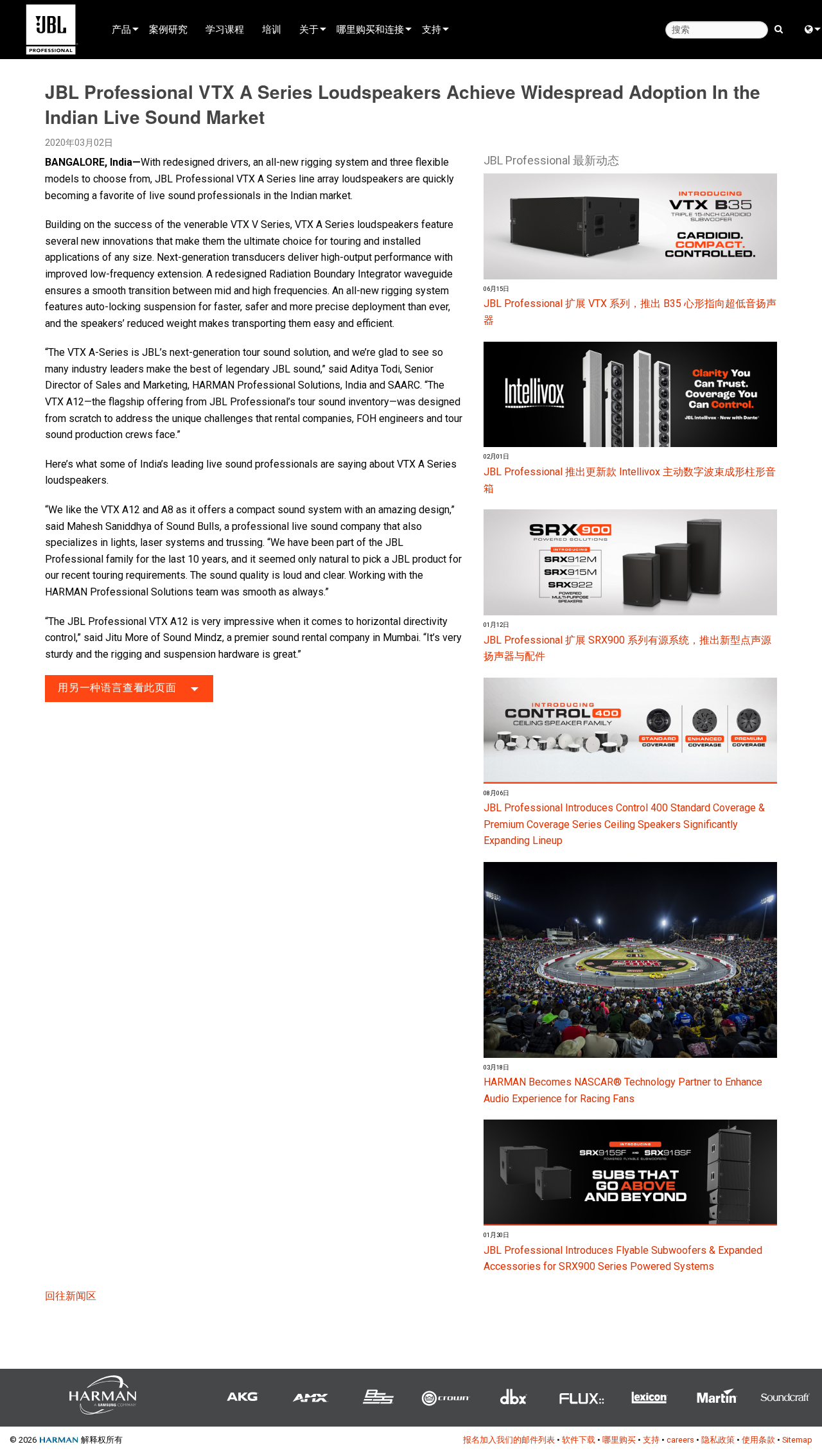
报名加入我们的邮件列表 (509, 1440)
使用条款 (758, 1440)
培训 (271, 28)
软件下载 (578, 1440)
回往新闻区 (70, 1296)
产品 (121, 28)
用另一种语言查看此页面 (117, 688)
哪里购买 (619, 1440)
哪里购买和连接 (370, 28)
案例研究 (168, 28)
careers (680, 1440)
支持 (431, 28)
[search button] (778, 28)
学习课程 (225, 28)
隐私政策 (718, 1440)
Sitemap (797, 1440)
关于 (309, 28)
